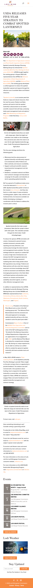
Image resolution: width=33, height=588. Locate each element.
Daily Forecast (10, 558)
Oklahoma (6, 298)
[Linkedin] (18, 54)
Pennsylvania (21, 185)
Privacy (17, 585)
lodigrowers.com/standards (14, 469)
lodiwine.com (19, 461)
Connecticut (7, 296)
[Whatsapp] (21, 54)
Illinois (13, 296)
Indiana (18, 296)
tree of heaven (15, 190)
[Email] (8, 54)
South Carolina (23, 298)
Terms (22, 585)
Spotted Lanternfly (9, 97)
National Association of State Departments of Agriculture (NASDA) (15, 79)
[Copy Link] (11, 54)
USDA (10, 339)
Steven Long (9, 306)
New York (23, 296)
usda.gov (17, 419)
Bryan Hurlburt (18, 323)
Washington (6, 300)
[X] (14, 54)
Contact (11, 585)
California (25, 294)
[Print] (4, 54)
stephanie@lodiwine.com (17, 432)
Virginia (16, 300)
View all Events (10, 532)
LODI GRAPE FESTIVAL (18, 517)
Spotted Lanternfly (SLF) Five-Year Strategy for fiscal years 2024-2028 (16, 70)
